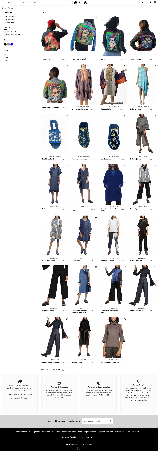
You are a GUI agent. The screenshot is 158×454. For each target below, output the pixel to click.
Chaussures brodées (79, 159)
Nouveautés (10, 19)
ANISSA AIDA (11, 32)
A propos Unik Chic (105, 432)
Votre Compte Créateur (87, 432)
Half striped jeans (107, 260)
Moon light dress (48, 260)
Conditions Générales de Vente (64, 432)
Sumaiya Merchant (13, 35)
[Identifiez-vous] (150, 2)
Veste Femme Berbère (79, 59)
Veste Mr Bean (135, 59)
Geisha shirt (46, 209)
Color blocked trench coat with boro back (79, 311)
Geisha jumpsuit (136, 260)
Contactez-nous (21, 432)
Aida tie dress (77, 362)
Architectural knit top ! (50, 362)
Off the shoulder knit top (110, 362)
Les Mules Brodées (49, 159)
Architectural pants (137, 310)
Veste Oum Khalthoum (50, 107)
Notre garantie (34, 432)
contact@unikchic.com (87, 437)
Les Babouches (106, 159)
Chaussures (10, 16)
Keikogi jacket (135, 159)
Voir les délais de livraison (19, 398)
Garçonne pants (48, 310)
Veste (103, 59)
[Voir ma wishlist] (143, 2)
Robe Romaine (135, 109)
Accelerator (119, 432)
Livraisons (46, 432)
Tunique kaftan (106, 109)
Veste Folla (46, 59)
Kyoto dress (76, 260)
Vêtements (10, 22)
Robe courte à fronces (80, 109)
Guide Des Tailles (132, 432)
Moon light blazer (136, 209)
